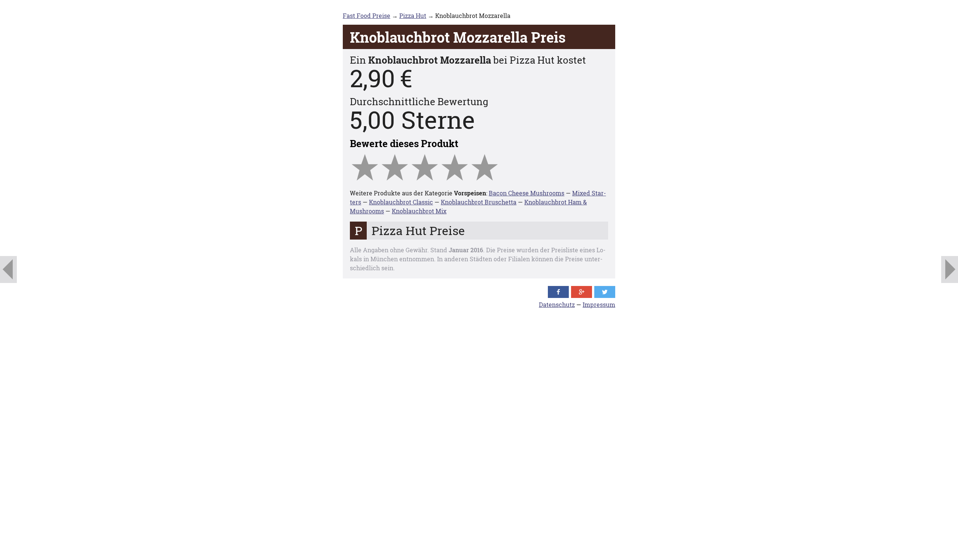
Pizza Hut (412, 15)
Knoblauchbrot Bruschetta (478, 202)
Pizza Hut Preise (418, 230)
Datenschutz (557, 304)
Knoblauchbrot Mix (419, 211)
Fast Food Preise (366, 15)
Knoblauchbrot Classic (401, 202)
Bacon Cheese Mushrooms (526, 193)
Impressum (599, 304)
